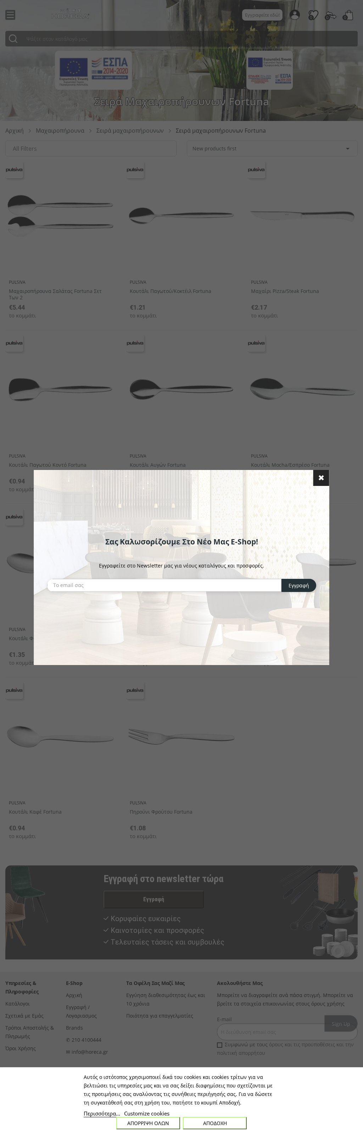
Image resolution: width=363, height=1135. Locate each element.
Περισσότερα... (102, 1113)
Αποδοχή (215, 1123)
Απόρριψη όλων (148, 1123)
